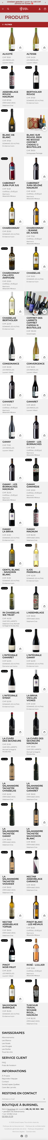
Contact (5, 1081)
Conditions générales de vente (15, 1129)
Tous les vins (7, 1052)
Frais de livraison (9, 1065)
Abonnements (8, 1037)
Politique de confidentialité (35, 1126)
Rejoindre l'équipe (9, 1079)
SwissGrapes (19, 1122)
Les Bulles (6, 1049)
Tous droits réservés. (31, 1122)
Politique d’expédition (36, 1129)
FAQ (4, 1062)
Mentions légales (18, 1131)
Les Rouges (7, 1046)
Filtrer (8, 24)
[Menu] (3, 9)
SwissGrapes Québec (11, 1084)
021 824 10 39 (7, 1116)
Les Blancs (6, 1040)
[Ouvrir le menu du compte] (39, 9)
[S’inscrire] (44, 1099)
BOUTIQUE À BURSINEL (20, 1105)
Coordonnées (31, 1131)
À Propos (6, 1076)
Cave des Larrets (9, 1087)
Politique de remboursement (13, 1126)
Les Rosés (6, 1043)
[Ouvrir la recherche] (8, 9)
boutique (11, 1109)
